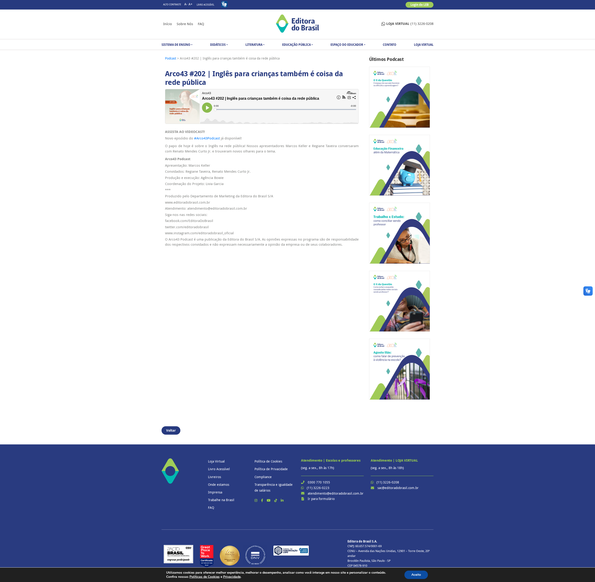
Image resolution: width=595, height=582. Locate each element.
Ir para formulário (321, 498)
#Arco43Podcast (207, 138)
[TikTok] (276, 500)
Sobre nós (185, 23)
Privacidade (232, 577)
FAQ (201, 23)
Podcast (171, 58)
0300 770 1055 (319, 482)
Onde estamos (218, 484)
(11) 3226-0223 (318, 488)
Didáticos (218, 45)
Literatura (253, 45)
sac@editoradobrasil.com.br (398, 488)
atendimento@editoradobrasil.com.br (336, 493)
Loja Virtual (423, 45)
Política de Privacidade (271, 469)
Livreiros (214, 477)
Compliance (263, 477)
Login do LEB (419, 5)
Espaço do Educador (347, 45)
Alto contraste (172, 4)
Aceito (416, 574)
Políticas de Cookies (204, 577)
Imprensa (215, 492)
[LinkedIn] (282, 500)
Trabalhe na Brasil (221, 500)
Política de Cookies (268, 461)
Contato (389, 45)
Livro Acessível (205, 4)
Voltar (171, 430)
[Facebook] (262, 500)
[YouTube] (269, 500)
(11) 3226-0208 (409, 23)
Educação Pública (296, 45)
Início (167, 23)
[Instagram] (256, 500)
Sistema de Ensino (176, 45)
